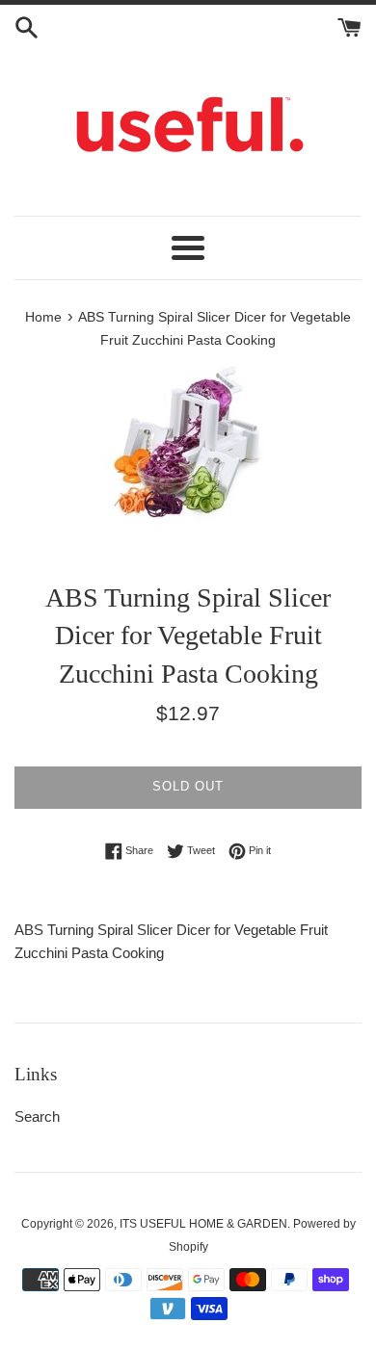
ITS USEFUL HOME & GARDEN (203, 1224)
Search (37, 1116)
